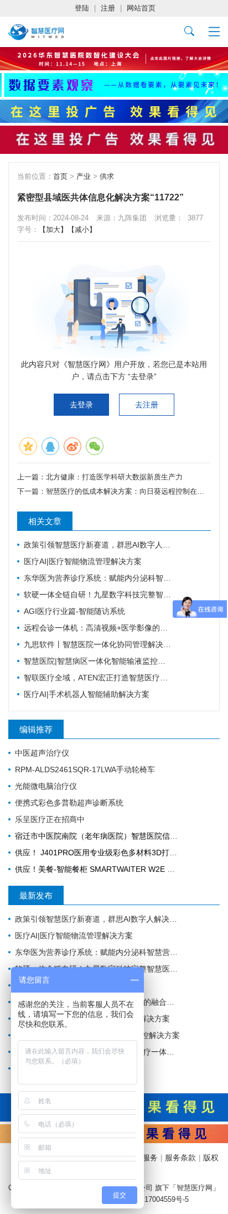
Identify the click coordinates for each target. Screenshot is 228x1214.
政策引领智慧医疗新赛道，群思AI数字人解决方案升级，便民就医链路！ (98, 544)
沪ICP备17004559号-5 (153, 1199)
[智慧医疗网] (36, 32)
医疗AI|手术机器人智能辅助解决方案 (86, 694)
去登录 (81, 404)
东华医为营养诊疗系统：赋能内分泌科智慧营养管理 (98, 578)
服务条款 (180, 1157)
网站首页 (141, 8)
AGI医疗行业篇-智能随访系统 (74, 611)
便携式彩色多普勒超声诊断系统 (69, 802)
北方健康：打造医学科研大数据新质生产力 (114, 477)
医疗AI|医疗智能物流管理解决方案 (83, 561)
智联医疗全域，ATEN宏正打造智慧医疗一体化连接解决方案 (98, 677)
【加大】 (53, 229)
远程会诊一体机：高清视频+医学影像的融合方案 (98, 627)
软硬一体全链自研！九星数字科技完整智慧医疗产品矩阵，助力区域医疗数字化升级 (98, 594)
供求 (107, 176)
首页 (60, 176)
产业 (83, 176)
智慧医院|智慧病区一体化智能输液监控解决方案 (98, 661)
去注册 (146, 404)
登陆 (82, 8)
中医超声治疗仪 (42, 752)
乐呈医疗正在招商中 (50, 819)
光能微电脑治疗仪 (46, 786)
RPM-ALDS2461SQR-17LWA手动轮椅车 (85, 769)
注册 (108, 8)
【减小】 (82, 229)
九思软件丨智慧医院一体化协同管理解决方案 (98, 644)
